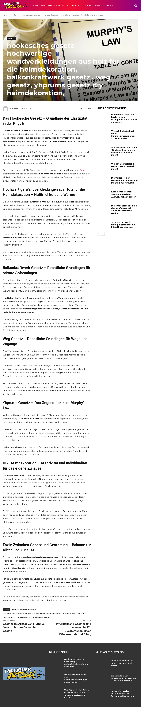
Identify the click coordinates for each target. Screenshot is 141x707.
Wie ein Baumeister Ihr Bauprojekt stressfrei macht (123, 166)
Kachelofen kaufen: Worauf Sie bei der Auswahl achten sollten (123, 194)
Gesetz (13, 15)
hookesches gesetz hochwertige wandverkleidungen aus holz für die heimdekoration (44, 613)
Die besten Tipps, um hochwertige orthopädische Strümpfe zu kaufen (124, 118)
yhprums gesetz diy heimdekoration (34, 617)
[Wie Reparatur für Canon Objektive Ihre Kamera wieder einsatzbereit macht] (103, 150)
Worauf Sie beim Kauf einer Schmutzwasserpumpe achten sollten (123, 135)
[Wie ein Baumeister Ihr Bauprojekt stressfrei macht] (103, 166)
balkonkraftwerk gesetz (24, 609)
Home (5, 15)
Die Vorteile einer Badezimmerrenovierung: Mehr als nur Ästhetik (124, 180)
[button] (135, 5)
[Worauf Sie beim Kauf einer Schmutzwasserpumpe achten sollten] (103, 133)
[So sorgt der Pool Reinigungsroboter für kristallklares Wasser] (103, 224)
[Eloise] (6, 109)
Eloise (15, 109)
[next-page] (103, 234)
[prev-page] (98, 234)
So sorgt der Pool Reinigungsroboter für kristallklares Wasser (123, 224)
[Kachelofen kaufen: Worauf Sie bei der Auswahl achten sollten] (103, 194)
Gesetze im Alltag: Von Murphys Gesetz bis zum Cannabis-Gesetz (23, 627)
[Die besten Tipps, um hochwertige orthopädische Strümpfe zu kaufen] (103, 117)
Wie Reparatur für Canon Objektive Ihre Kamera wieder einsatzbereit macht (124, 151)
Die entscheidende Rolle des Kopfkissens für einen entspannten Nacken (124, 210)
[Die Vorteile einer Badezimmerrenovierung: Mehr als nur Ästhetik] (103, 180)
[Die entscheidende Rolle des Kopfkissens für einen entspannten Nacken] (103, 208)
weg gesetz (9, 617)
